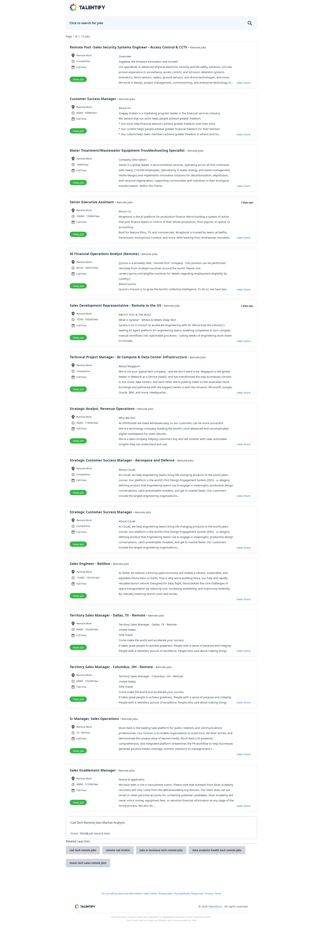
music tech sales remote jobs (88, 863)
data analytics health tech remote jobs (217, 850)
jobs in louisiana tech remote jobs (161, 850)
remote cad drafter (118, 850)
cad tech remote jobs (83, 850)
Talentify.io (215, 906)
